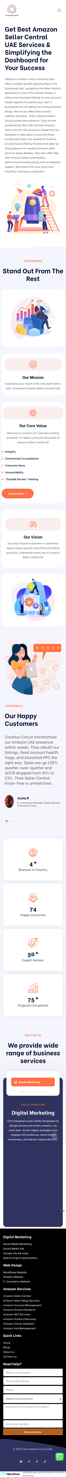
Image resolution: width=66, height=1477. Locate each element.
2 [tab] (23, 1091)
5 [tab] (33, 1091)
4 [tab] (29, 1091)
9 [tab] (45, 1091)
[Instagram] (29, 1461)
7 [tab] (39, 1091)
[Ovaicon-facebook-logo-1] (37, 1461)
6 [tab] (36, 1091)
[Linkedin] (21, 1461)
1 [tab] (20, 1091)
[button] (6, 821)
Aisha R (23, 798)
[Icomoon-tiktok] (45, 1461)
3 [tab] (26, 1091)
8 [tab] (42, 1091)
